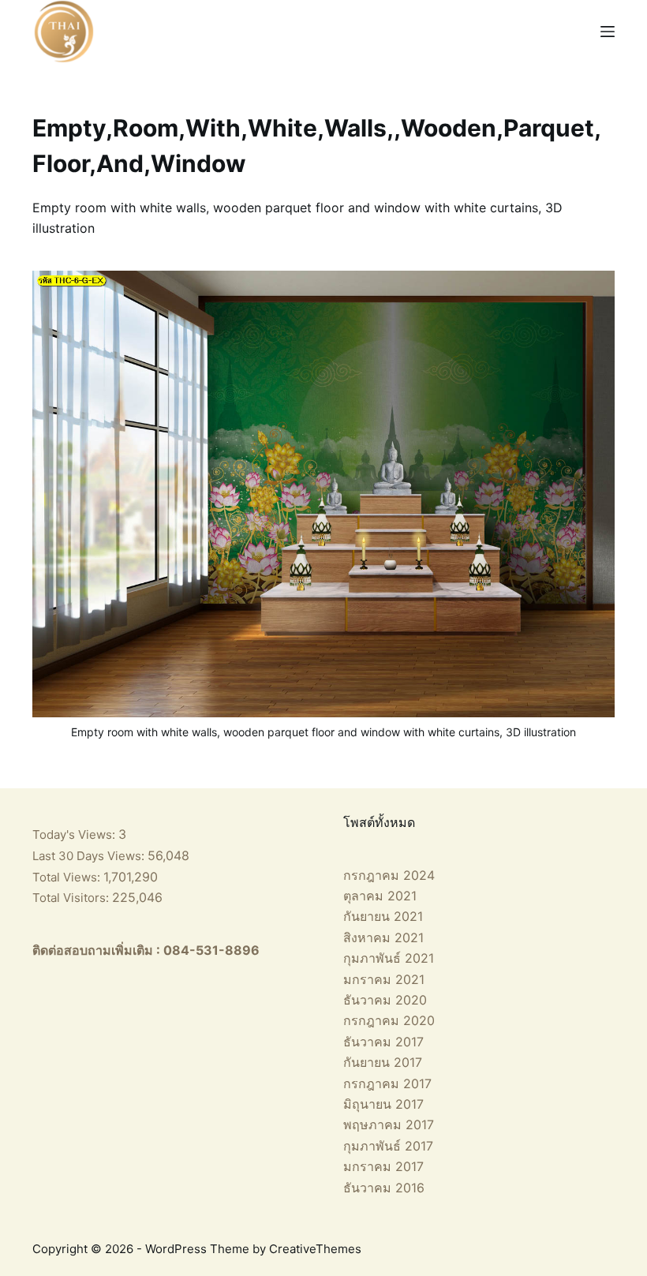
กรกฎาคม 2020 (389, 1020)
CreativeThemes (315, 1248)
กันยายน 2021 (383, 916)
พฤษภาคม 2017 (388, 1124)
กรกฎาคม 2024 (389, 875)
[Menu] (607, 31)
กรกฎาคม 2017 (387, 1083)
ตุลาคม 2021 (380, 896)
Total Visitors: (72, 897)
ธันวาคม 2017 (383, 1042)
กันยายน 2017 (382, 1062)
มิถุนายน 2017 (383, 1104)
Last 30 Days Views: (90, 855)
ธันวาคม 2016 (383, 1188)
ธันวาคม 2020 (385, 1000)
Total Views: (67, 877)
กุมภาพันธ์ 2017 (388, 1146)
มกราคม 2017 (383, 1166)
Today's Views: (75, 834)
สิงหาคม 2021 (383, 937)
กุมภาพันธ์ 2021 (388, 958)
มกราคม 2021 (383, 979)
